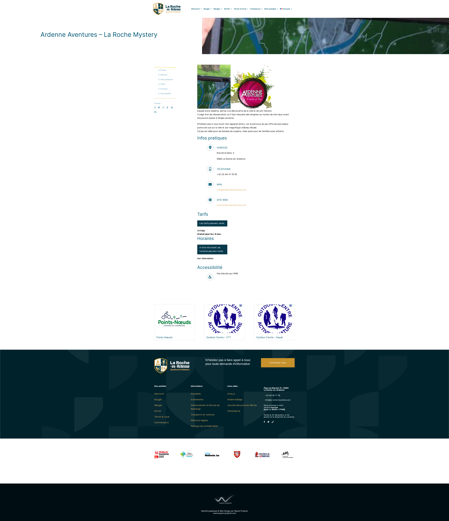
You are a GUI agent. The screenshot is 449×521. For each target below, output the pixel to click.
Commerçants (161, 422)
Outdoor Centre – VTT (218, 337)
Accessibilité (165, 93)
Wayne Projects (241, 511)
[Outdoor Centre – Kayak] (274, 306)
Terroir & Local (161, 416)
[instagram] (163, 107)
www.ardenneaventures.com (231, 205)
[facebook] (155, 107)
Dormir (157, 411)
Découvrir (159, 394)
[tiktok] (167, 107)
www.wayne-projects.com (224, 513)
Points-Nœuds (164, 337)
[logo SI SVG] (167, 4)
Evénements (197, 399)
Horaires (164, 89)
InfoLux (231, 394)
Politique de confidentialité (204, 426)
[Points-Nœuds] (174, 306)
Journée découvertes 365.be (242, 405)
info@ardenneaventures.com (231, 190)
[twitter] (159, 107)
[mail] (172, 107)
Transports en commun (203, 414)
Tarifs (162, 84)
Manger (158, 405)
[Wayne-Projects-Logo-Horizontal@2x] (224, 494)
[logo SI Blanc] (171, 359)
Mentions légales (199, 420)
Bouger (158, 399)
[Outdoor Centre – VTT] (224, 306)
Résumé (163, 75)
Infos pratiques (166, 79)
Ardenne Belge (234, 399)
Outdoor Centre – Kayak (269, 337)
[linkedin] (155, 112)
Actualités (196, 394)
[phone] (272, 422)
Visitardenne (233, 411)
